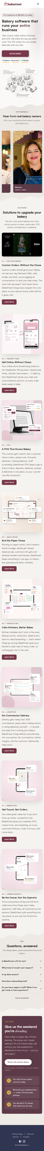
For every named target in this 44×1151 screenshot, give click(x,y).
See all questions (22, 998)
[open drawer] (38, 4)
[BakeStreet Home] (12, 4)
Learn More (9, 302)
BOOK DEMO (15, 53)
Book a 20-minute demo (18, 1062)
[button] (22, 961)
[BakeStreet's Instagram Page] (24, 1142)
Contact (26, 1137)
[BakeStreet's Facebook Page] (20, 1142)
